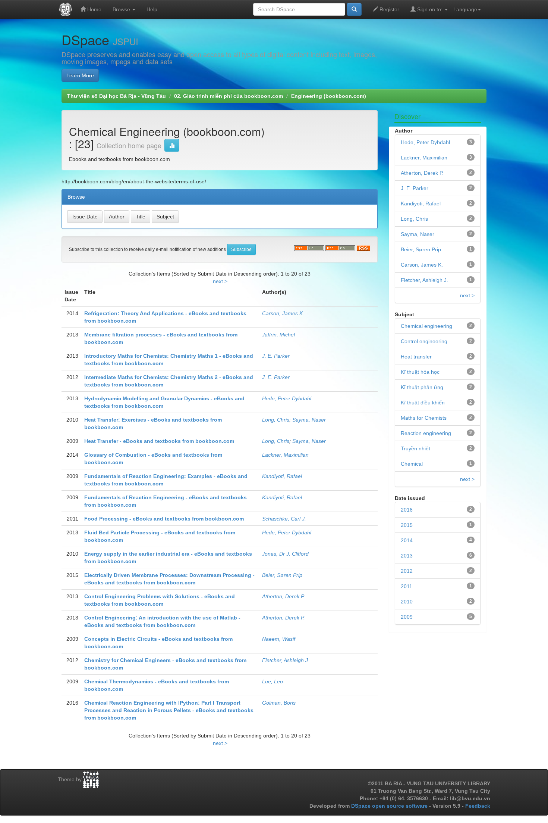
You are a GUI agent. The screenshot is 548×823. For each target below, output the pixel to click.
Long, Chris (275, 420)
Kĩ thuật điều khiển (423, 403)
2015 (407, 525)
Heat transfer (416, 357)
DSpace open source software (390, 806)
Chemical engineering (426, 326)
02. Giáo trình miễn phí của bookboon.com (228, 96)
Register (388, 9)
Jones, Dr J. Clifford (285, 554)
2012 (407, 571)
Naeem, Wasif (278, 639)
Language (465, 9)
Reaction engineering (426, 433)
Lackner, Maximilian (285, 455)
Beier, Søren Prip (282, 575)
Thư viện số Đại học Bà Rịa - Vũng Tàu (116, 96)
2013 (407, 556)
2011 (406, 586)
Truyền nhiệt (415, 448)
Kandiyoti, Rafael (282, 476)
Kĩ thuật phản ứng (422, 387)
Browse (122, 9)
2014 (407, 540)
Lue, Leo (272, 681)
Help (152, 9)
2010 (407, 602)
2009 (407, 617)
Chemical (412, 464)
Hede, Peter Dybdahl (286, 398)
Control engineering (424, 341)
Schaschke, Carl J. (284, 519)
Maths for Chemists (424, 418)
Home (93, 9)
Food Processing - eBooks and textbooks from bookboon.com (164, 519)
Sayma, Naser (309, 420)
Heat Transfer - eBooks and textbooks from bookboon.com (159, 441)
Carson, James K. (283, 313)
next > (220, 281)
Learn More (80, 75)
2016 (407, 510)
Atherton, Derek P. (283, 596)
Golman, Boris (279, 703)
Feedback (477, 806)
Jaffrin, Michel (278, 335)
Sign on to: (430, 9)
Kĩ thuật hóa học (420, 372)
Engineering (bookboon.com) (328, 96)
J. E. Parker (276, 356)
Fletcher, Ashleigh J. (285, 660)
